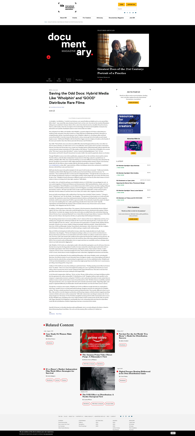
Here (133, 153)
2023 (114, 424)
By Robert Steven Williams (89, 359)
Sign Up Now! (133, 102)
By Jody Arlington (50, 376)
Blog (65, 416)
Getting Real (99, 420)
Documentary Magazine (116, 18)
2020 (97, 426)
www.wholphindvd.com (55, 165)
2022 (97, 424)
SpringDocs (81, 424)
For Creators (87, 18)
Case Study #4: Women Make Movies (59, 335)
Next (106, 79)
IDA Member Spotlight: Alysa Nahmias (127, 165)
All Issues (59, 80)
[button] (48, 57)
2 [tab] (101, 79)
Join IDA (132, 18)
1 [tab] (99, 79)
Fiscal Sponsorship (62, 422)
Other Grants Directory (63, 427)
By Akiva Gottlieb (123, 341)
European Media (109, 403)
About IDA (63, 18)
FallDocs (81, 422)
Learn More (133, 219)
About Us (71, 416)
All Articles (49, 80)
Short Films (59, 313)
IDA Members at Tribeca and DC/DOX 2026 (129, 198)
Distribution (52, 313)
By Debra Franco (50, 339)
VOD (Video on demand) (89, 363)
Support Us (79, 416)
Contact (113, 416)
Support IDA (131, 4)
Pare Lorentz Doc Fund (63, 424)
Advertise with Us (100, 416)
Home (45, 22)
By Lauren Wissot (87, 399)
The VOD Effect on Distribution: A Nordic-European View (98, 396)
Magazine (132, 420)
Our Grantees (61, 426)
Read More (120, 167)
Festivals (57, 380)
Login (121, 4)
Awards (115, 420)
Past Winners (116, 429)
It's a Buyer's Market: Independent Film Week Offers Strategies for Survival (61, 371)
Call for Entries (116, 427)
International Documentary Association (67, 7)
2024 (97, 422)
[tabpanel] (123, 56)
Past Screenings (82, 426)
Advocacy (100, 18)
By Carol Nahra (123, 376)
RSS (108, 416)
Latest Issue (68, 80)
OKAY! (173, 433)
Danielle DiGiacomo (57, 107)
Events (75, 18)
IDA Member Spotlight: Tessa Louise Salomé (129, 190)
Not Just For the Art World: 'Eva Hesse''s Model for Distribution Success (133, 336)
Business (64, 380)
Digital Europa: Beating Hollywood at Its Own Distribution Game (134, 372)
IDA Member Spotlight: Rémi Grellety (127, 173)
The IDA (60, 416)
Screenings (82, 420)
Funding (60, 420)
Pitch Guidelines (133, 427)
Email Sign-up (89, 416)
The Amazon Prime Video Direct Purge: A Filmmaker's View (97, 356)
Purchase (79, 80)
